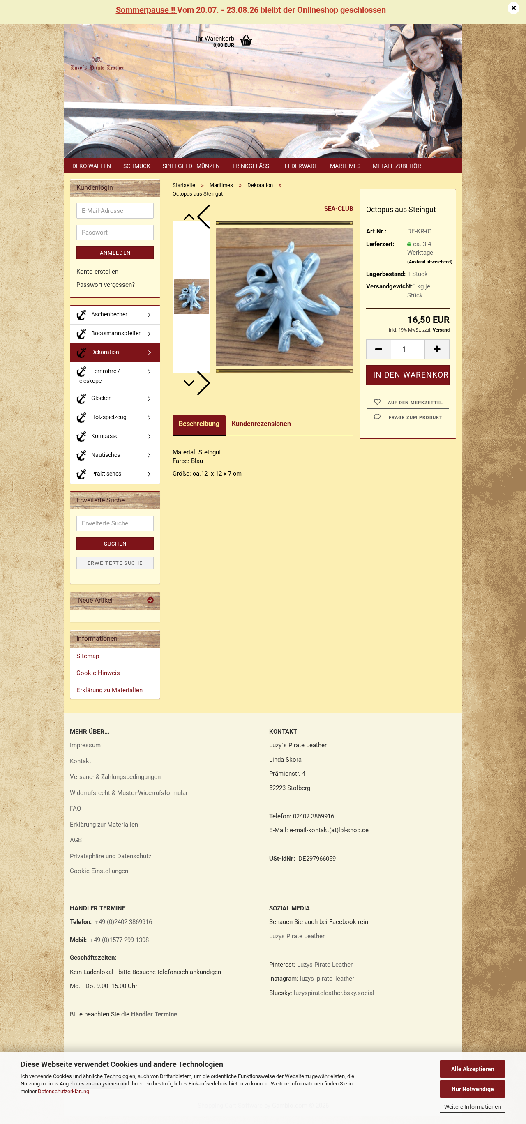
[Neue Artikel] (150, 601)
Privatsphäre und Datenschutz (110, 856)
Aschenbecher (108, 314)
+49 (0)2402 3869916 (123, 922)
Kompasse (104, 436)
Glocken (101, 398)
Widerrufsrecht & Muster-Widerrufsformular (129, 793)
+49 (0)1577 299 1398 (118, 940)
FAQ (75, 808)
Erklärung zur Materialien (104, 824)
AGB (76, 840)
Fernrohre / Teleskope (98, 376)
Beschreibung (199, 424)
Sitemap (87, 656)
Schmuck (136, 166)
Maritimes (345, 166)
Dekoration (104, 352)
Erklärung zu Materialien (109, 690)
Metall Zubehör (397, 166)
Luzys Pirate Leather (297, 936)
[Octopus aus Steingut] (284, 296)
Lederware (301, 166)
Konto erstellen (97, 271)
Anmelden (115, 253)
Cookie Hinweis (98, 673)
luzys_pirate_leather (327, 978)
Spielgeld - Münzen (191, 166)
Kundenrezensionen (261, 424)
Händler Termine (154, 1014)
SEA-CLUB (338, 208)
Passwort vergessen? (105, 284)
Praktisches (105, 473)
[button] (195, 217)
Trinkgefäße (252, 166)
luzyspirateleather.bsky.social (334, 993)
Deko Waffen (91, 166)
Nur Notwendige (473, 1089)
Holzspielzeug (108, 417)
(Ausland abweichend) (429, 262)
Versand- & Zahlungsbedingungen (115, 777)
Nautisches (105, 454)
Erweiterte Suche (115, 563)
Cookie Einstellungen (99, 871)
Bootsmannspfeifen (116, 333)
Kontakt (80, 761)
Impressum (85, 745)
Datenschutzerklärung (63, 1091)
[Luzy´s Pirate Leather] (97, 62)
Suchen (115, 544)
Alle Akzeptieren (472, 1069)
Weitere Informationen (472, 1106)
